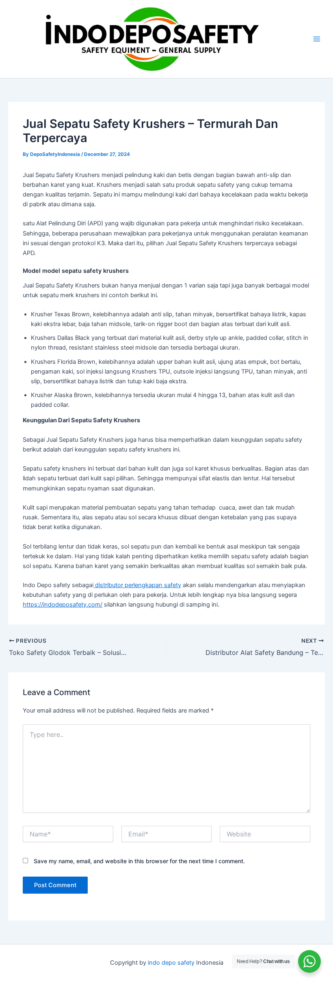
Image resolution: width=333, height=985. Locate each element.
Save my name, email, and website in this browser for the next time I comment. (139, 861)
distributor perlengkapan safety (137, 585)
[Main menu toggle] (317, 39)
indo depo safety (171, 962)
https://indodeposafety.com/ (62, 604)
